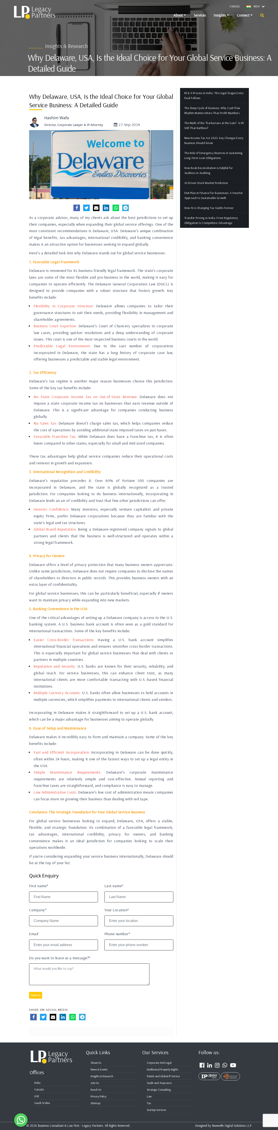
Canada (39, 1089)
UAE (36, 1096)
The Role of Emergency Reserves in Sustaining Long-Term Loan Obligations (213, 155)
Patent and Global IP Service (163, 1076)
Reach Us (96, 1090)
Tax (149, 1103)
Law (149, 1096)
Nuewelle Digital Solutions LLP (232, 1125)
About (178, 15)
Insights (220, 15)
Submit (35, 995)
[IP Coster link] (210, 1073)
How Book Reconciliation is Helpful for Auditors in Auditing (208, 170)
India (37, 1083)
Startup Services (156, 1110)
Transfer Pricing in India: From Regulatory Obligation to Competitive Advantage (211, 220)
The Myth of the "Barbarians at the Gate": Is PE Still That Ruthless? (214, 125)
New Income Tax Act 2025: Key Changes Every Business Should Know (213, 140)
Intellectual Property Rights (162, 1069)
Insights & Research (102, 1076)
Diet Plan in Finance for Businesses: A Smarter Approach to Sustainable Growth (213, 195)
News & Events (99, 1069)
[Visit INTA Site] (230, 1073)
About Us (96, 1063)
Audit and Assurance (159, 1083)
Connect (243, 15)
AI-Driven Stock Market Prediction (206, 183)
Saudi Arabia (42, 1103)
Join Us (95, 1083)
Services (200, 15)
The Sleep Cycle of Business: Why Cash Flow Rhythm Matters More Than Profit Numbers (212, 110)
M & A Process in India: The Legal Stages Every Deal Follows (214, 95)
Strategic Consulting (159, 1090)
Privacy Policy (98, 1096)
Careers (234, 6)
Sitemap (95, 1103)
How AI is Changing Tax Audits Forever (209, 208)
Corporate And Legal (159, 1063)
